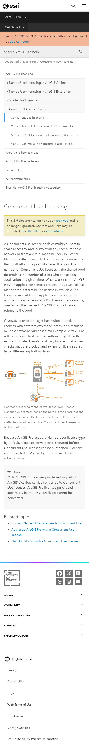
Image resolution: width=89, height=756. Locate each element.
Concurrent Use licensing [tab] (27, 109)
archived (62, 220)
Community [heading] (12, 605)
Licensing (29, 61)
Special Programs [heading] (16, 635)
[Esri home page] (11, 6)
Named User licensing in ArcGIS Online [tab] (37, 83)
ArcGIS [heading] (8, 595)
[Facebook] (59, 573)
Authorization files (18, 179)
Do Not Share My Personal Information (32, 739)
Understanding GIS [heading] (17, 615)
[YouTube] (78, 581)
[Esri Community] (59, 581)
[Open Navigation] (84, 6)
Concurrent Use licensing (57, 61)
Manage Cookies (18, 728)
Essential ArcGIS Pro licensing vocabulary (33, 187)
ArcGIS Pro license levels (22, 161)
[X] (69, 573)
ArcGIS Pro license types (22, 152)
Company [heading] (10, 625)
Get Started (12, 27)
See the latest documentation (43, 231)
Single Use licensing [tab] (23, 100)
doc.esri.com (19, 41)
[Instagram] (69, 581)
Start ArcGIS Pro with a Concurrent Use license (41, 144)
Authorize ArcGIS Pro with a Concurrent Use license (45, 135)
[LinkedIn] (78, 573)
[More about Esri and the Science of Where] (12, 579)
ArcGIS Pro (13, 17)
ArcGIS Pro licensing (19, 74)
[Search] (73, 6)
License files (14, 170)
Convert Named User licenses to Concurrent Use (43, 126)
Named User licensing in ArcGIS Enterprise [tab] (40, 91)
